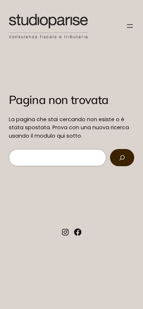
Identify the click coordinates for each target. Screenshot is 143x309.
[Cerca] (122, 157)
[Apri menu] (129, 26)
